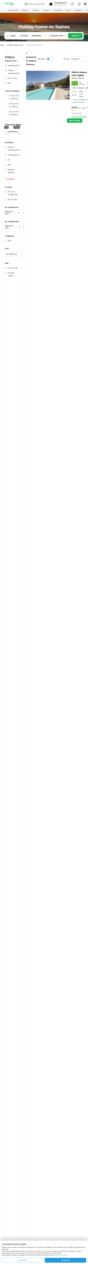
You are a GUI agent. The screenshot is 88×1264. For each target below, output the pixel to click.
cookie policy (62, 1255)
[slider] (6, 131)
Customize (23, 1260)
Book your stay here (36, 4)
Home (2, 45)
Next (64, 85)
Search (75, 35)
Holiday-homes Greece (15, 45)
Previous (31, 85)
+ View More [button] (10, 179)
